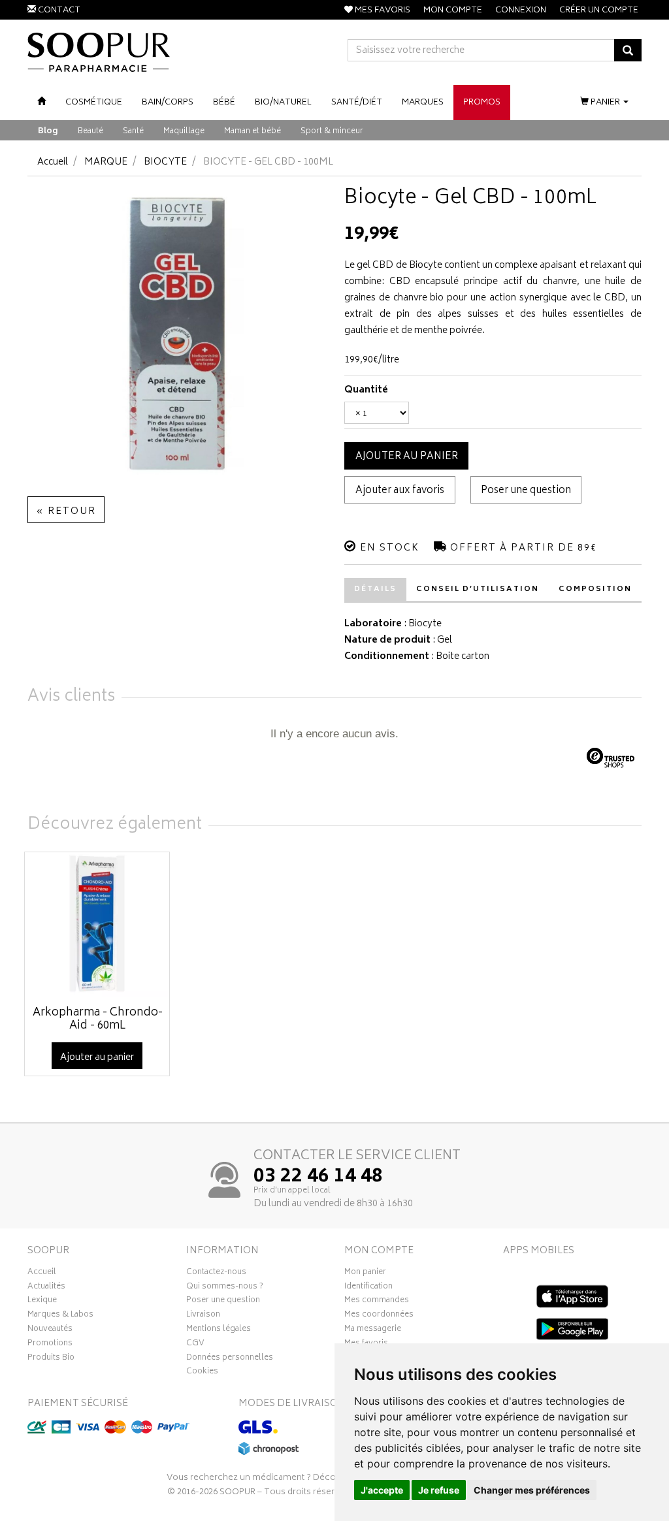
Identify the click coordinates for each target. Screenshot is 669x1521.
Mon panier (365, 1273)
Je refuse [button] (438, 1490)
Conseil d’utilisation (477, 589)
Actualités (46, 1288)
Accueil (52, 162)
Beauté (90, 131)
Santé (133, 131)
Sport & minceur (332, 131)
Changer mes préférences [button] (532, 1490)
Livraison (203, 1316)
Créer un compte (598, 10)
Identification (368, 1288)
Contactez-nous (216, 1273)
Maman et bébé (252, 131)
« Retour (66, 512)
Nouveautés (50, 1330)
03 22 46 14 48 (318, 1177)
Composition (595, 589)
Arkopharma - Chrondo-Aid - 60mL (98, 1019)
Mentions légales (218, 1330)
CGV (195, 1345)
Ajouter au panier (406, 457)
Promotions (50, 1345)
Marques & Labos (60, 1316)
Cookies (202, 1373)
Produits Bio (50, 1359)
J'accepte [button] (382, 1490)
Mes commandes (376, 1301)
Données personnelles (229, 1359)
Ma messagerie (372, 1330)
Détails (375, 589)
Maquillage (183, 131)
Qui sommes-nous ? (224, 1288)
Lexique (42, 1301)
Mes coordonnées (379, 1316)
